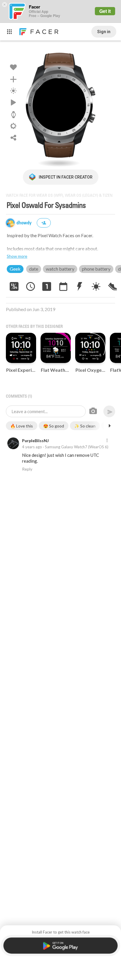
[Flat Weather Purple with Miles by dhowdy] (56, 348)
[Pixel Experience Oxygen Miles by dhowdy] (21, 348)
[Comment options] (107, 440)
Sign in (103, 31)
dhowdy (24, 223)
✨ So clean (84, 425)
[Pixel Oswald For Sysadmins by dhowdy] (60, 105)
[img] (10, 222)
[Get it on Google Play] (60, 946)
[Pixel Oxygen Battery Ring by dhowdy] (90, 348)
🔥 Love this (21, 425)
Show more (17, 256)
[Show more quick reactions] (109, 425)
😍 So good (53, 425)
